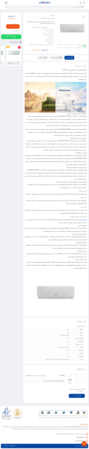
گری (52, 15)
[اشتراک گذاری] (83, 16)
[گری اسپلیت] (44, 3)
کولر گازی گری (47, 73)
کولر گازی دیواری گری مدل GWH (35, 22)
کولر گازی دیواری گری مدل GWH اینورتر (40, 22)
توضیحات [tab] (68, 58)
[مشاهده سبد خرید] (6, 3)
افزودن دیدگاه (78, 396)
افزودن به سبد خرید (11, 26)
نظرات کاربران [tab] (41, 58)
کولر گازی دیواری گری (47, 22)
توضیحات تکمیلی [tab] (55, 58)
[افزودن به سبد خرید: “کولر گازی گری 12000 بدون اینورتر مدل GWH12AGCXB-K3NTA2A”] (11, 64)
